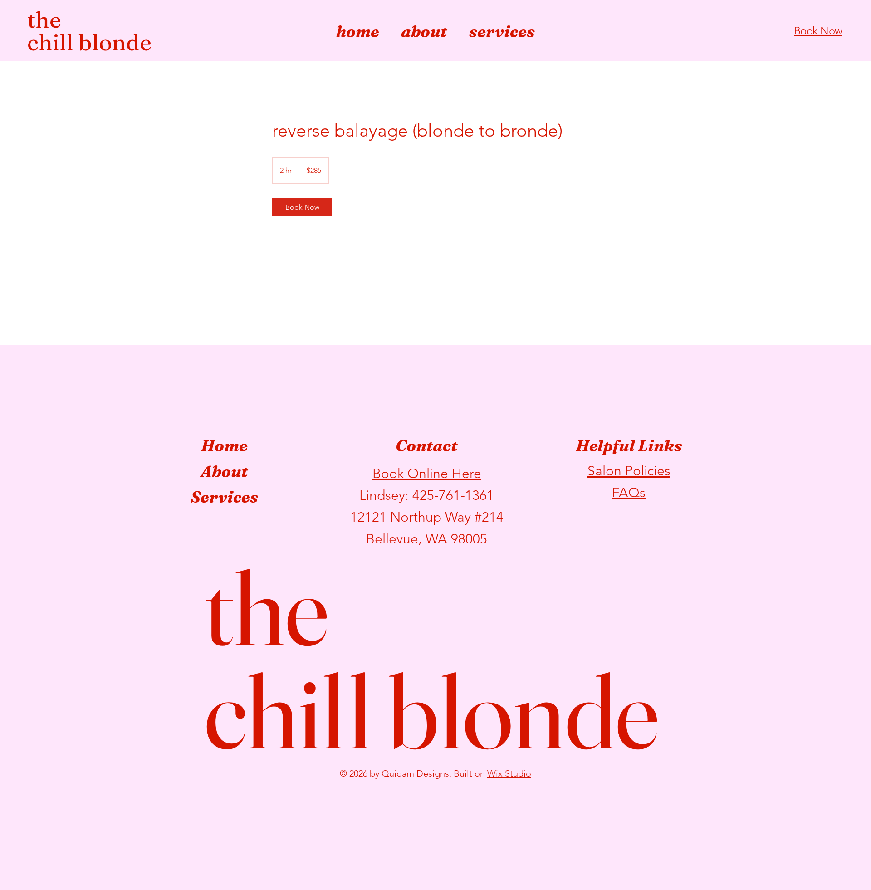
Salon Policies (628, 471)
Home (224, 445)
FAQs (629, 492)
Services (224, 497)
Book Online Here (426, 473)
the (44, 19)
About (224, 471)
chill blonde (89, 42)
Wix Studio (509, 773)
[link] (302, 207)
